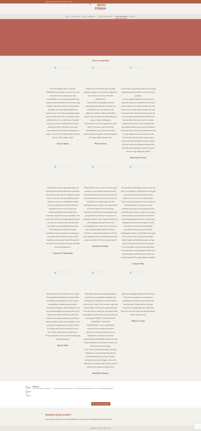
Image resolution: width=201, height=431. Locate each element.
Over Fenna (76, 16)
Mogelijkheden (88, 16)
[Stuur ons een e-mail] (154, 1)
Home (67, 16)
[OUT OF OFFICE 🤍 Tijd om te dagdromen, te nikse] (163, 400)
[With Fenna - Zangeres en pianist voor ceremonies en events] (100, 8)
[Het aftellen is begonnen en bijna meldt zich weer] (38, 400)
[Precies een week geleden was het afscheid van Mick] (63, 400)
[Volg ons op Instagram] (152, 1)
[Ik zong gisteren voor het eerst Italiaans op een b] (88, 400)
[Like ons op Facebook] (150, 1)
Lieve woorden (121, 16)
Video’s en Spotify (105, 16)
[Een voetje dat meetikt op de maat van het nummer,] (113, 400)
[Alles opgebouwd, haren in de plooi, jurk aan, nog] (138, 400)
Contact (132, 16)
